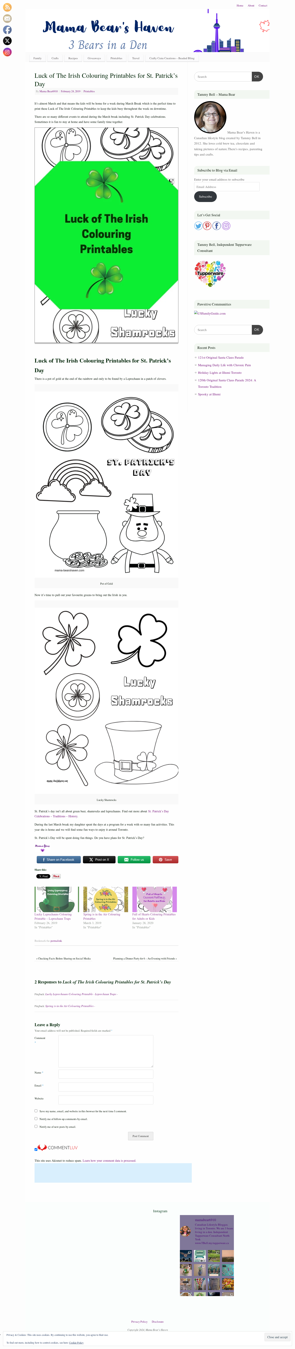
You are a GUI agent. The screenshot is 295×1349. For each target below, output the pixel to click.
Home (240, 5)
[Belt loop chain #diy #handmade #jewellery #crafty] (214, 1284)
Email (39, 1085)
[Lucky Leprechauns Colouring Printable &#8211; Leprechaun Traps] (57, 899)
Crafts (55, 58)
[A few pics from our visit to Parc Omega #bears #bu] (214, 1256)
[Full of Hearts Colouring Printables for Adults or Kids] (154, 899)
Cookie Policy (76, 1342)
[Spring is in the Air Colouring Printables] (105, 899)
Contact (263, 5)
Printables (116, 58)
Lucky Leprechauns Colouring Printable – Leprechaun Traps (53, 916)
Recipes (73, 58)
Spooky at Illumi (209, 394)
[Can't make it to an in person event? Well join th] (200, 1256)
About (251, 5)
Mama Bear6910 (49, 91)
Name (39, 1072)
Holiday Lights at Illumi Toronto (220, 372)
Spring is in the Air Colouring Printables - (70, 1006)
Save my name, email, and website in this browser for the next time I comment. (83, 1111)
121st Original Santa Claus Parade (221, 357)
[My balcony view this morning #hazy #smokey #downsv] (228, 1256)
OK (256, 76)
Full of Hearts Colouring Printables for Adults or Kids (154, 916)
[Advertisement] (113, 1173)
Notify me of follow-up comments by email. (64, 1119)
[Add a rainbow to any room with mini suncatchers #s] (186, 1284)
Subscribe (205, 196)
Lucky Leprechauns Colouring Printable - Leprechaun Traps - (81, 994)
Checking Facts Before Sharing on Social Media (63, 958)
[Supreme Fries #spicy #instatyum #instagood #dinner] (228, 1284)
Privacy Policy (139, 1322)
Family (37, 58)
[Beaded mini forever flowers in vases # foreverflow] (214, 1270)
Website (39, 1098)
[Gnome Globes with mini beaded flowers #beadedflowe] (186, 1270)
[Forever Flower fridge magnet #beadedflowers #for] (200, 1270)
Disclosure (158, 1322)
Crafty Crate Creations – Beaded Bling (172, 58)
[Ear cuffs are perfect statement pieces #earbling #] (228, 1270)
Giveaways (94, 58)
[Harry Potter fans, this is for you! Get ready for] (186, 1256)
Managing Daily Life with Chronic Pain (224, 365)
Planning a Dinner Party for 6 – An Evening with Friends (145, 958)
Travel (136, 58)
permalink (56, 941)
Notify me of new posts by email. (58, 1127)
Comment (40, 1040)
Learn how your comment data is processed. (109, 1160)
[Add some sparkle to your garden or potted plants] (200, 1284)
